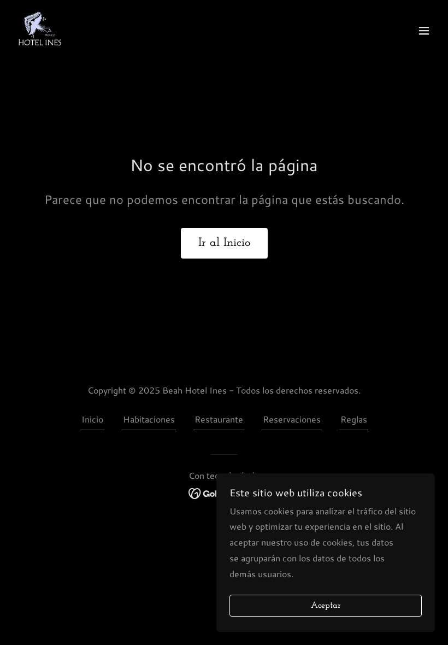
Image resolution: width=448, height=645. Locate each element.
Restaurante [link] (218, 419)
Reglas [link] (353, 419)
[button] (424, 31)
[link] (39, 30)
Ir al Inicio (224, 243)
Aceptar (326, 605)
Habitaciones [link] (149, 419)
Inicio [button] (92, 419)
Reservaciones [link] (292, 419)
